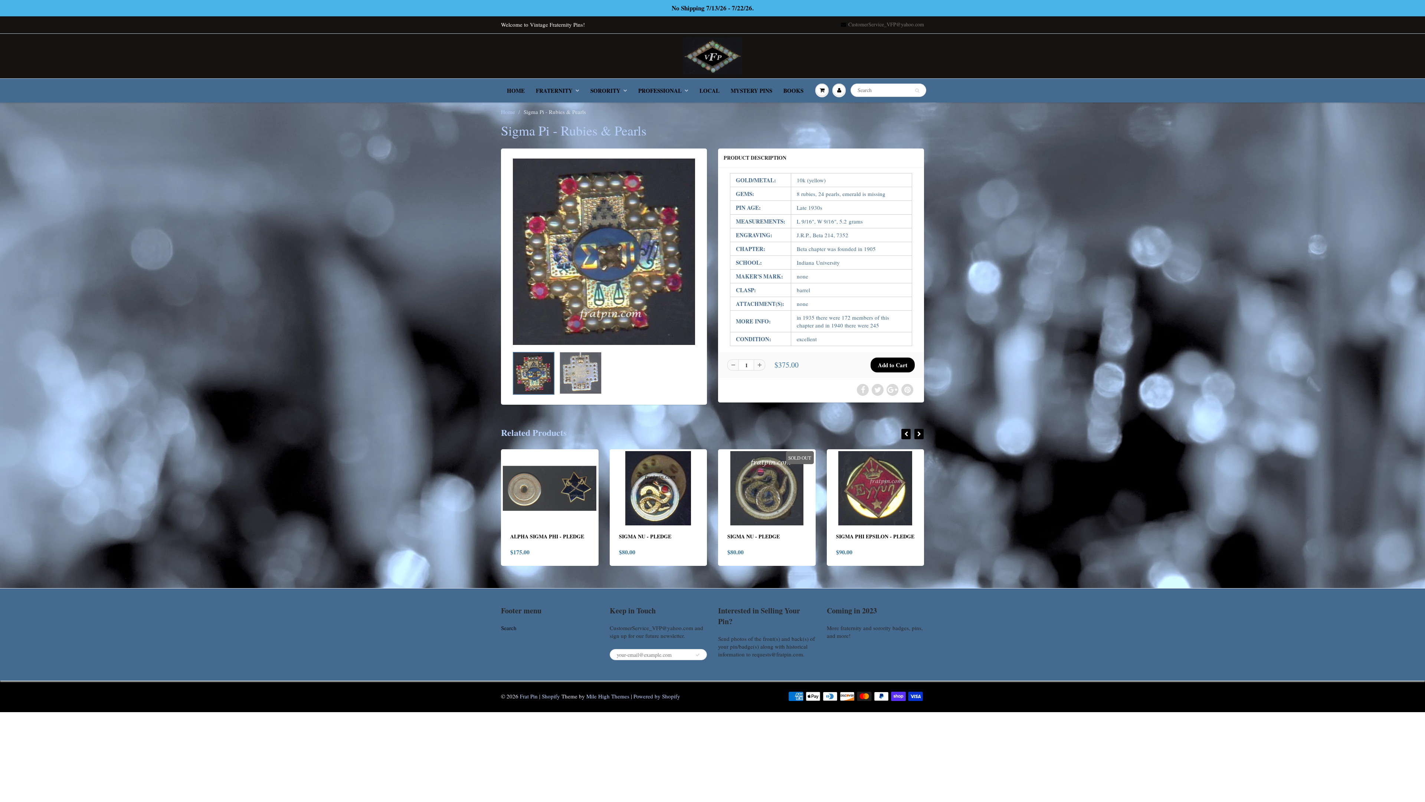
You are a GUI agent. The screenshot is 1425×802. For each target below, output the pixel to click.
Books (793, 91)
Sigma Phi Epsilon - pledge (766, 536)
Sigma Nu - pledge (536, 536)
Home (516, 91)
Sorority (605, 91)
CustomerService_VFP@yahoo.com (886, 24)
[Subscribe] (697, 655)
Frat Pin (529, 696)
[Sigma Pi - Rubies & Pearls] (604, 252)
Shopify (551, 696)
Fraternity (554, 91)
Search (509, 628)
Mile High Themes (607, 696)
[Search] (917, 91)
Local (710, 91)
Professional (660, 91)
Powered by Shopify (656, 696)
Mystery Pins (751, 91)
